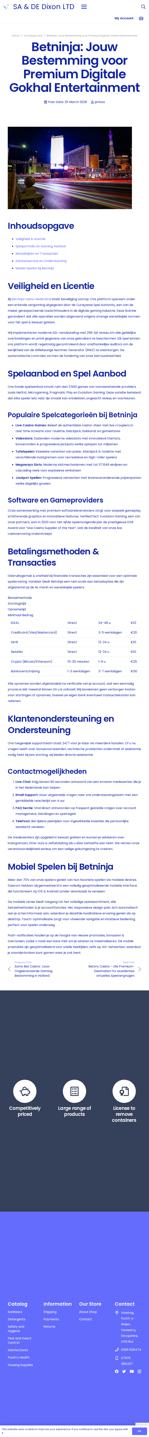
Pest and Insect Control (19, 1340)
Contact (85, 1319)
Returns (49, 1326)
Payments (51, 1319)
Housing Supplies (20, 1365)
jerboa (100, 102)
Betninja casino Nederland (31, 299)
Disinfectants (18, 1350)
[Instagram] (139, 1371)
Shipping (49, 1312)
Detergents (16, 1319)
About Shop (88, 1312)
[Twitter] (124, 1371)
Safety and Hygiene (16, 1328)
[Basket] (141, 18)
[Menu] (84, 7)
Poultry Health (18, 1357)
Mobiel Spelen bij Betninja (35, 268)
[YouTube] (132, 1371)
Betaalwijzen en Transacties (37, 253)
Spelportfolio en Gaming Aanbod (41, 246)
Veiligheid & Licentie (30, 239)
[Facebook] (117, 1371)
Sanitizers (15, 1312)
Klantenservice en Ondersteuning (41, 261)
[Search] (143, 7)
